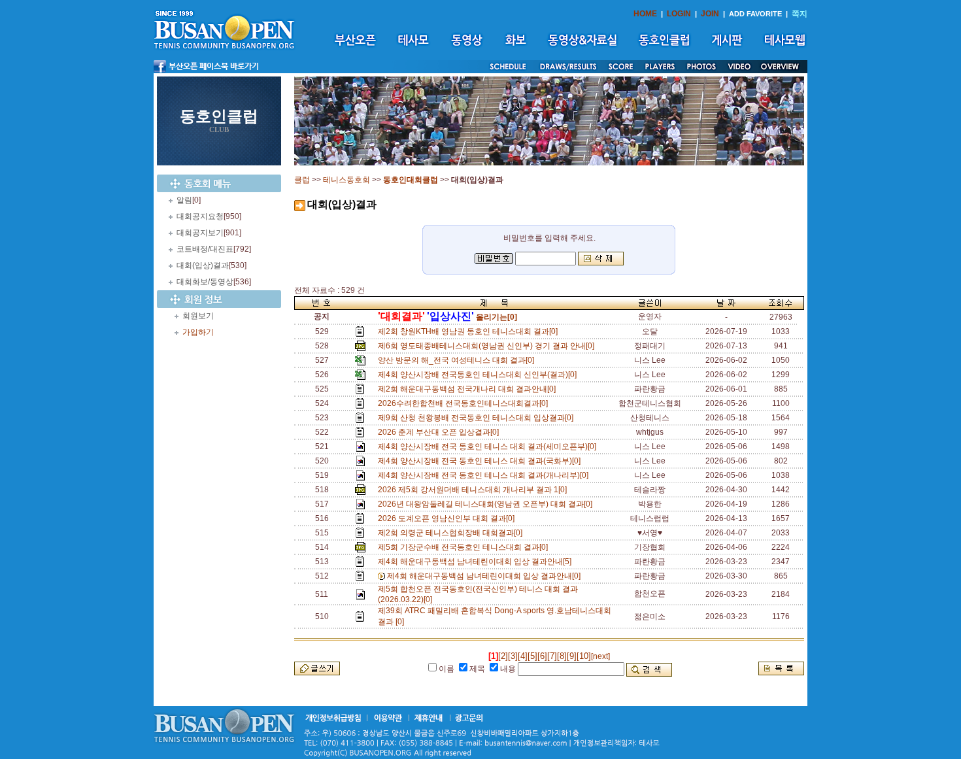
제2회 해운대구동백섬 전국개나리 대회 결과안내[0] (469, 389)
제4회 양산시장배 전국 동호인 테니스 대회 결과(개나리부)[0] (485, 475)
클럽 (302, 179)
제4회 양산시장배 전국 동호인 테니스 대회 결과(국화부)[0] (481, 460)
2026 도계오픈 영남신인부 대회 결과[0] (448, 518)
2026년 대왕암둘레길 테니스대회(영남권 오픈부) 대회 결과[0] (487, 504)
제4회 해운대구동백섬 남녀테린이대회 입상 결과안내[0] (485, 576)
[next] (600, 656)
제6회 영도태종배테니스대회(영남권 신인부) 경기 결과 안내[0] (488, 345)
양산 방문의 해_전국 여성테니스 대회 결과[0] (458, 360)
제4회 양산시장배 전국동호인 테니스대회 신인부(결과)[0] (479, 374)
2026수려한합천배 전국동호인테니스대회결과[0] (465, 403)
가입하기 (198, 332)
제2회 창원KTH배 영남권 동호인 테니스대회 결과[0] (470, 331)
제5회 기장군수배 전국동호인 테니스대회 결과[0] (465, 547)
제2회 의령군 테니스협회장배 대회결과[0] (452, 532)
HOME (645, 13)
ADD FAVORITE (755, 14)
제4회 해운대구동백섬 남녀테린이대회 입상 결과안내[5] (476, 561)
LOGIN (679, 13)
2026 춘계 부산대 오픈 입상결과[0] (440, 432)
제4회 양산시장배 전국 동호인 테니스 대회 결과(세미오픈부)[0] (489, 446)
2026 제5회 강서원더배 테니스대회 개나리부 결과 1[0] (474, 489)
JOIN (710, 13)
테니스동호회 (346, 179)
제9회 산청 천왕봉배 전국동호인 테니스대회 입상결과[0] (477, 417)
